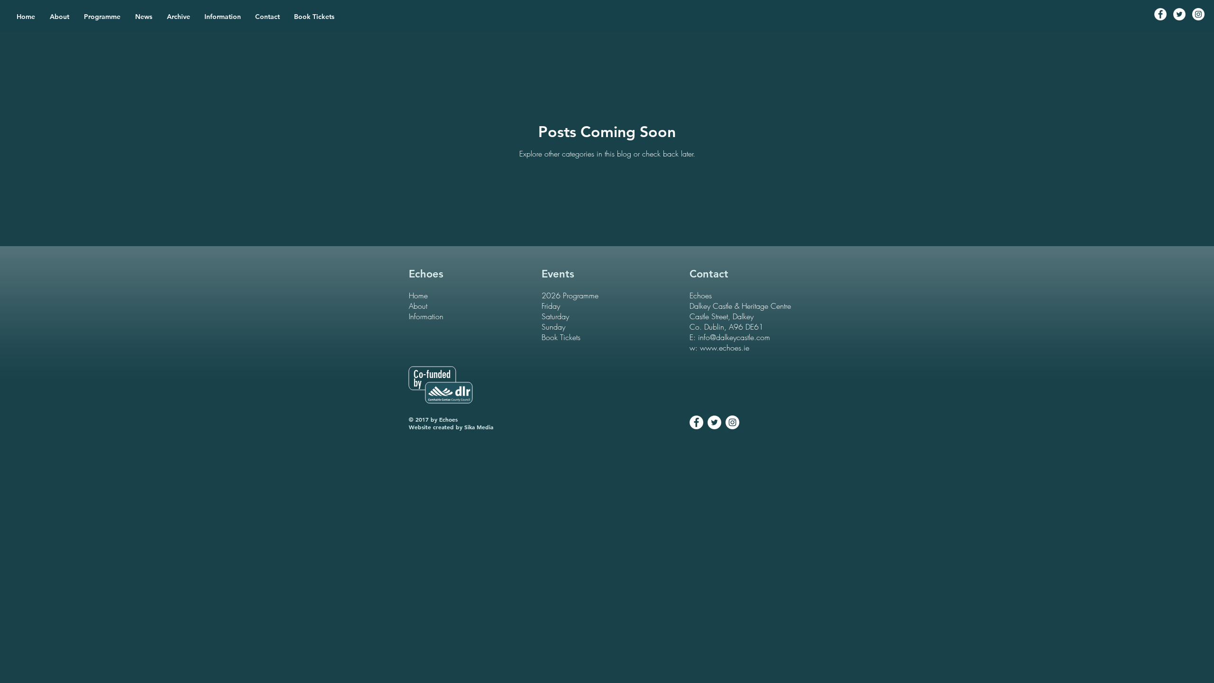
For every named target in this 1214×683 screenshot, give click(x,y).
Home (418, 295)
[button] (102, 16)
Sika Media (478, 427)
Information (426, 316)
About (418, 306)
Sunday (553, 327)
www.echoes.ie (724, 347)
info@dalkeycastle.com (734, 337)
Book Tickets (561, 337)
